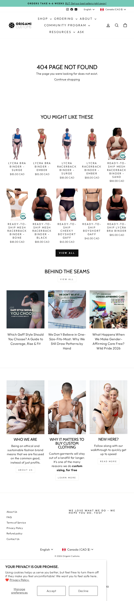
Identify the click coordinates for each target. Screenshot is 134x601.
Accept (51, 591)
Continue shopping (67, 79)
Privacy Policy (15, 528)
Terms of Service (16, 522)
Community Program (65, 25)
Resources (61, 32)
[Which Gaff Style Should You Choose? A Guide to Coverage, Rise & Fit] (25, 309)
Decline (83, 591)
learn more (67, 477)
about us (25, 470)
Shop (43, 19)
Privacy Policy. (19, 580)
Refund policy (15, 533)
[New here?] (108, 407)
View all (67, 252)
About (87, 19)
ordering (64, 19)
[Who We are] (25, 407)
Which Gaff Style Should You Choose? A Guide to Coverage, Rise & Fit (25, 339)
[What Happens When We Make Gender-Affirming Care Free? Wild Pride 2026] (108, 309)
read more (108, 461)
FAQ (9, 517)
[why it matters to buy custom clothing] (67, 407)
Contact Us (13, 539)
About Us (12, 511)
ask (81, 32)
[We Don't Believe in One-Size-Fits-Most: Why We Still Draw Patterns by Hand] (67, 309)
